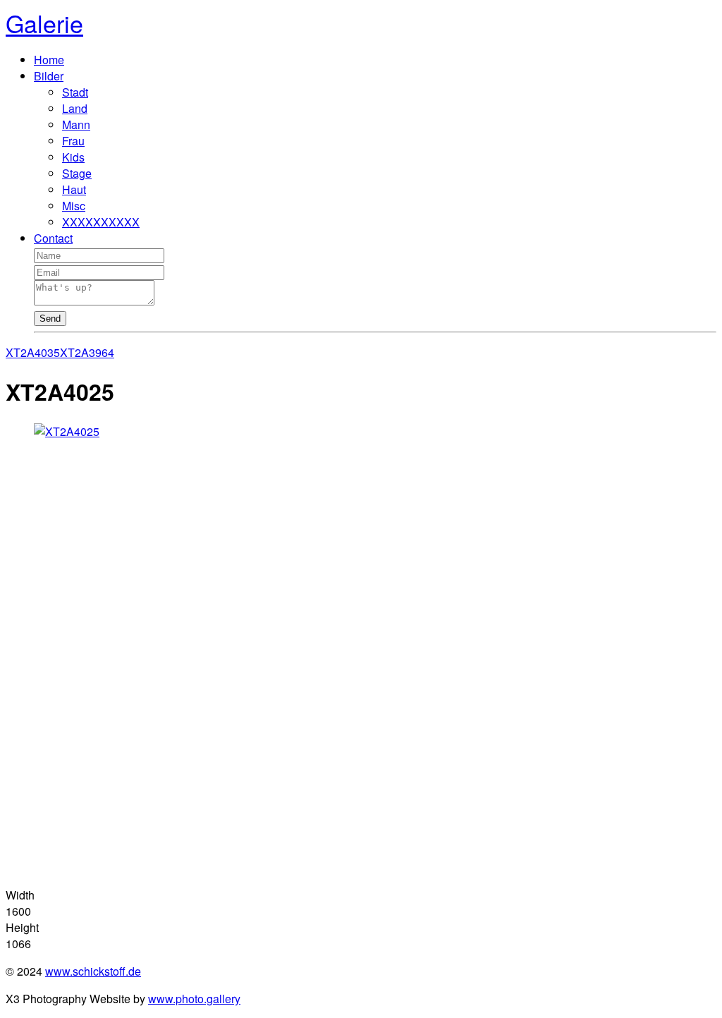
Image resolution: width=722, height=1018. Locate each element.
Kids (73, 157)
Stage (77, 173)
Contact (53, 238)
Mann (76, 124)
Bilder (48, 76)
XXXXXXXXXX (101, 222)
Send (50, 318)
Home (49, 59)
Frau (73, 141)
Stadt (75, 92)
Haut (74, 189)
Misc (73, 206)
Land (74, 108)
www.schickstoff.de (93, 971)
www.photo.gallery (194, 998)
